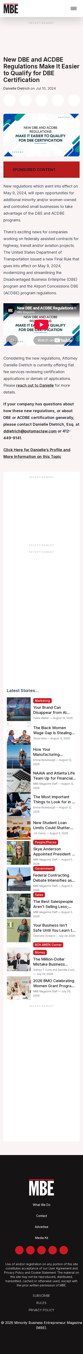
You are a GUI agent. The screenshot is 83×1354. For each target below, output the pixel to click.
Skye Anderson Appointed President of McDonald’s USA (54, 854)
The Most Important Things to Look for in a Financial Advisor (53, 802)
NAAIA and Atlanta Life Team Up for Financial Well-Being (54, 778)
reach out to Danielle (35, 385)
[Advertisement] (41, 508)
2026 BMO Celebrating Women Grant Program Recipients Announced (54, 986)
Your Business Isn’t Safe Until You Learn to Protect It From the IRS (53, 930)
